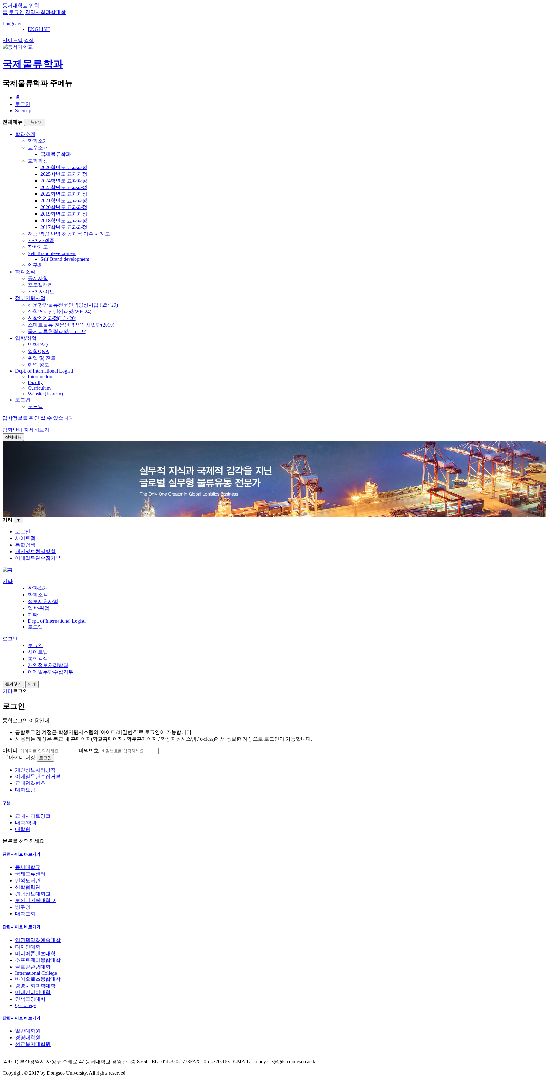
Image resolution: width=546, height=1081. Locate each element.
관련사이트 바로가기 (21, 854)
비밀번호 (89, 750)
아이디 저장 (22, 757)
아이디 (10, 750)
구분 (7, 803)
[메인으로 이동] (8, 569)
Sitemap (23, 110)
